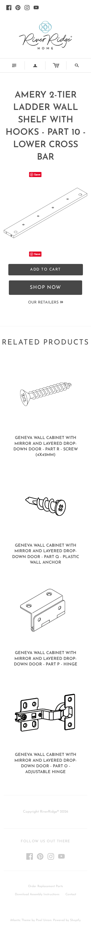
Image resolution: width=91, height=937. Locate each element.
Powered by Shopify (67, 920)
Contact (70, 894)
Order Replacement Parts (45, 886)
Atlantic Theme (20, 920)
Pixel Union (44, 920)
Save (37, 174)
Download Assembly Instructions (37, 894)
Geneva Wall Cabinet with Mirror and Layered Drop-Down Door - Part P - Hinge (45, 658)
